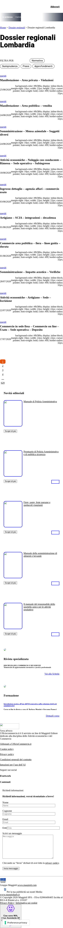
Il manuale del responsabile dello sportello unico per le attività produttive (39, 607)
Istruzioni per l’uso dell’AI (13, 764)
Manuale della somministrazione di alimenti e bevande (40, 554)
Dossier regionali (17, 27)
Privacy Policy (7, 903)
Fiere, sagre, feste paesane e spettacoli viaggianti (37, 503)
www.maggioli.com (27, 885)
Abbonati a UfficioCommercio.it (15, 744)
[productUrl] (13, 425)
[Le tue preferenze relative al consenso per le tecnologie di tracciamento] (16, 923)
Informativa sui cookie (26, 903)
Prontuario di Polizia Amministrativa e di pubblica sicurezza (41, 453)
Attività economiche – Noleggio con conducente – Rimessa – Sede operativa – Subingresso (30, 161)
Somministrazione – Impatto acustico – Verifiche (30, 272)
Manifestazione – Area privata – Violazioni (26, 80)
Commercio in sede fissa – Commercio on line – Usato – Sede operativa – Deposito (29, 328)
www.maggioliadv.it (10, 894)
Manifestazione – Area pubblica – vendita (26, 105)
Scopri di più (10, 431)
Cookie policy (7, 749)
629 (3, 383)
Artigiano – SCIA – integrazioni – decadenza (28, 217)
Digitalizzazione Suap (51, 17)
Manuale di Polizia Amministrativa (40, 401)
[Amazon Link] (55, 482)
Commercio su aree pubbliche (27, 17)
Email (5, 819)
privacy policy (52, 863)
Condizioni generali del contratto (15, 759)
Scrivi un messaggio (12, 833)
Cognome (7, 811)
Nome (5, 802)
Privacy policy (7, 754)
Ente (4, 828)
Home (3, 27)
